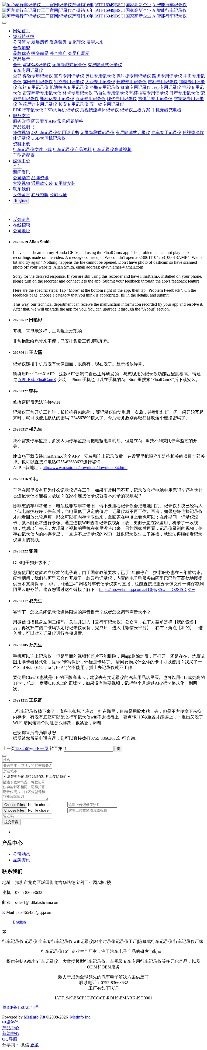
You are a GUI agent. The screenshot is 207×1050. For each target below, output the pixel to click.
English (19, 922)
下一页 (42, 748)
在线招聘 (21, 225)
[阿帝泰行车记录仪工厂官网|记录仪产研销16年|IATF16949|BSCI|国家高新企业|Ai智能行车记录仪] (103, 10)
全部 (17, 64)
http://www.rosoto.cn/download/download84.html (85, 467)
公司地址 (21, 230)
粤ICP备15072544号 (20, 1007)
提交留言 (11, 822)
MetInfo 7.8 (34, 1017)
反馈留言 (21, 219)
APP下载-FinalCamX (37, 379)
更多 (34, 1044)
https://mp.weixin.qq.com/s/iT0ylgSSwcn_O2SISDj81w (147, 589)
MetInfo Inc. (80, 1017)
